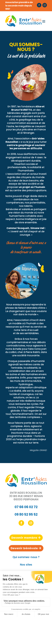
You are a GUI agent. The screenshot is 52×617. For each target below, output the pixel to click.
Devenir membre (24, 538)
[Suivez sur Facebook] (39, 5)
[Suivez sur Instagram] (44, 5)
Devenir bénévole (24, 548)
